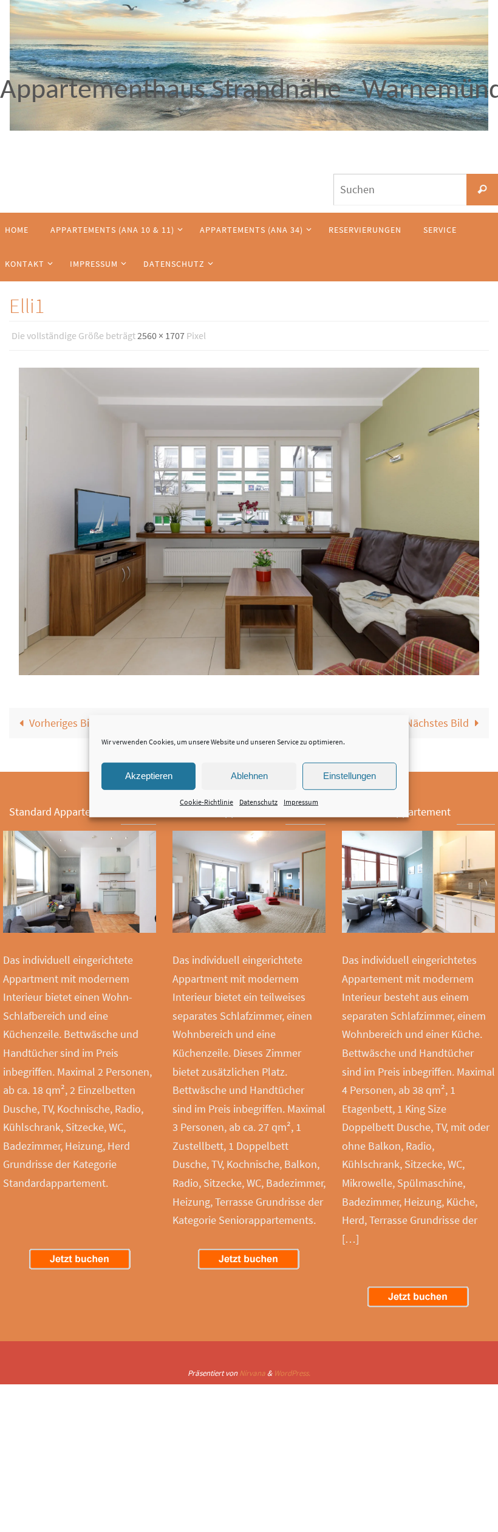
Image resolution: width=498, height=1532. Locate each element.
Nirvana (252, 1369)
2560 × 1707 (161, 334)
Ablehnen (249, 776)
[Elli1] (249, 518)
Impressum (301, 801)
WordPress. (292, 1369)
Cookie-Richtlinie (206, 801)
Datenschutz (258, 801)
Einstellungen (349, 776)
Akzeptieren (148, 776)
